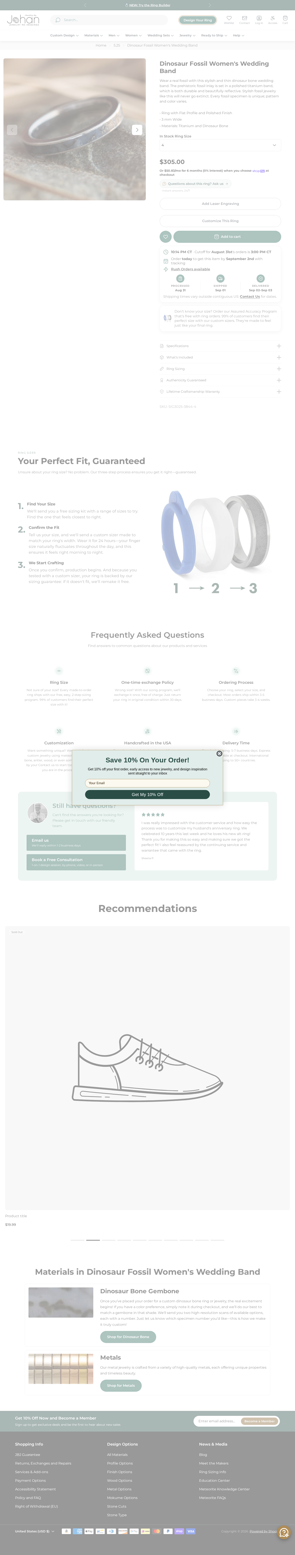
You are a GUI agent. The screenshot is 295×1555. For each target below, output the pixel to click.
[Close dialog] (219, 753)
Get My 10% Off (147, 794)
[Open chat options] (284, 1532)
